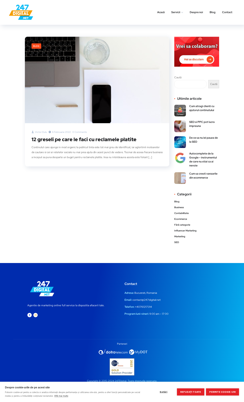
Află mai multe (61, 396)
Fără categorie (182, 224)
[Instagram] (35, 315)
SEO (176, 242)
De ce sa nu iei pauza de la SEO (203, 139)
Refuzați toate (190, 391)
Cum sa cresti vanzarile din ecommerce (203, 175)
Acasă (161, 12)
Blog (212, 12)
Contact (227, 12)
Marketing (179, 236)
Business (179, 207)
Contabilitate (181, 213)
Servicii (175, 12)
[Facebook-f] (29, 315)
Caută (177, 77)
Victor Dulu (41, 132)
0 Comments (79, 132)
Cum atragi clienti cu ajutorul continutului (201, 108)
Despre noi (196, 12)
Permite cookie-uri (222, 391)
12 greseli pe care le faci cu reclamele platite (84, 139)
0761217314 (145, 307)
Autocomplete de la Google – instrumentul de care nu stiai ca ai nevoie (203, 159)
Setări (163, 391)
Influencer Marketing (185, 230)
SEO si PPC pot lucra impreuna (202, 124)
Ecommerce (180, 218)
